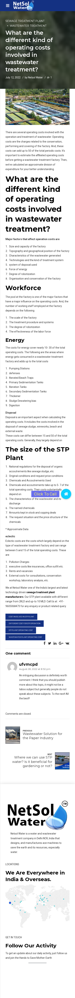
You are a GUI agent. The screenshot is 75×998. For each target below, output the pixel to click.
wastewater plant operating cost (25, 637)
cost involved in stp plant (21, 617)
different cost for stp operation (24, 623)
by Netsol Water (34, 77)
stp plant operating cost (21, 630)
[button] (66, 494)
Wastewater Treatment (28, 25)
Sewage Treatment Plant (24, 21)
